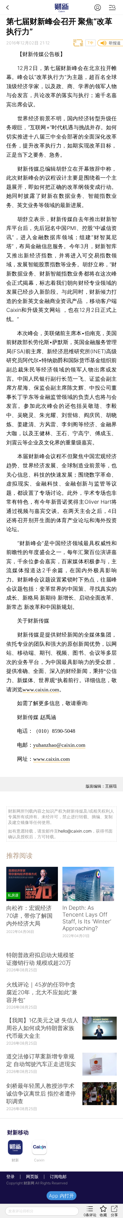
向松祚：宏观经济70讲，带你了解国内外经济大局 (29, 916)
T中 (90, 43)
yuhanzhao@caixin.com (59, 745)
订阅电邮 (56, 1176)
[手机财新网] (61, 7)
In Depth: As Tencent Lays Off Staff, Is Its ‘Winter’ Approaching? (86, 918)
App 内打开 (61, 1196)
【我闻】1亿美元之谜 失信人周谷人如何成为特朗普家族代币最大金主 (42, 1028)
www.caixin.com (40, 690)
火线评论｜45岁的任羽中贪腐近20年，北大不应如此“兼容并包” (41, 992)
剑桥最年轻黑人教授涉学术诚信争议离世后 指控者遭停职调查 (41, 1093)
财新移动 (18, 1132)
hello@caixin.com (75, 830)
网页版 (32, 1176)
